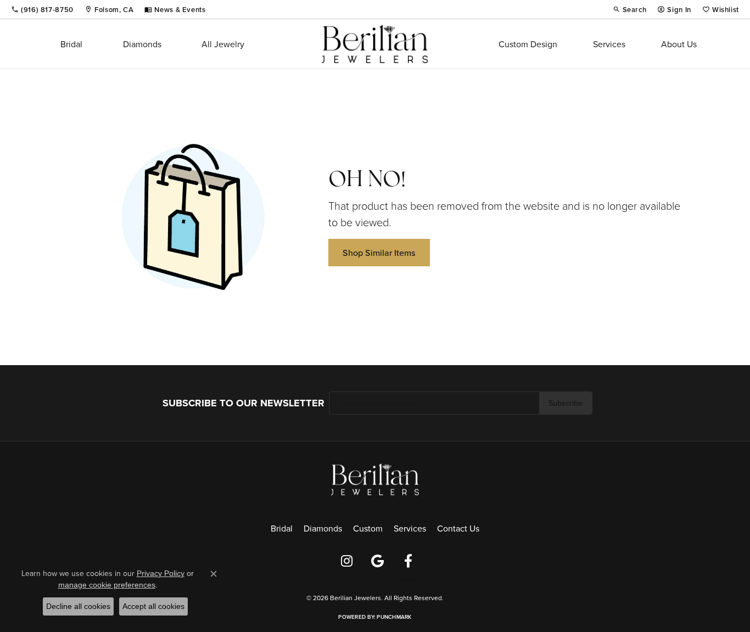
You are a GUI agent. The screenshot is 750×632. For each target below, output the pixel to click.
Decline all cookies (78, 606)
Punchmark (394, 617)
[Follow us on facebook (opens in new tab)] (408, 561)
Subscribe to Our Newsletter (243, 403)
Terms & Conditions (363, 579)
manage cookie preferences (106, 584)
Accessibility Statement (429, 579)
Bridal (71, 44)
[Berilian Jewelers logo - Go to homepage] (375, 44)
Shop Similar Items (379, 253)
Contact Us (458, 528)
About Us (679, 44)
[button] (630, 9)
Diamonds (142, 44)
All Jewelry (223, 44)
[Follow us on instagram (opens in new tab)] (346, 561)
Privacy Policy (309, 579)
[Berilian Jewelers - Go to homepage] (375, 478)
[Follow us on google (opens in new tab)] (377, 561)
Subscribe (565, 403)
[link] (42, 9)
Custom (368, 528)
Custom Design (528, 44)
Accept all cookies (153, 606)
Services (609, 44)
